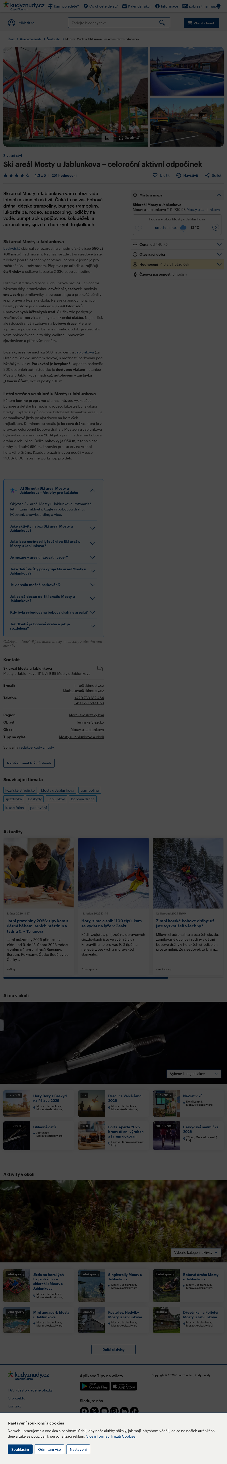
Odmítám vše (49, 1449)
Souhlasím (20, 1449)
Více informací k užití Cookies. (111, 1436)
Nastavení (78, 1449)
